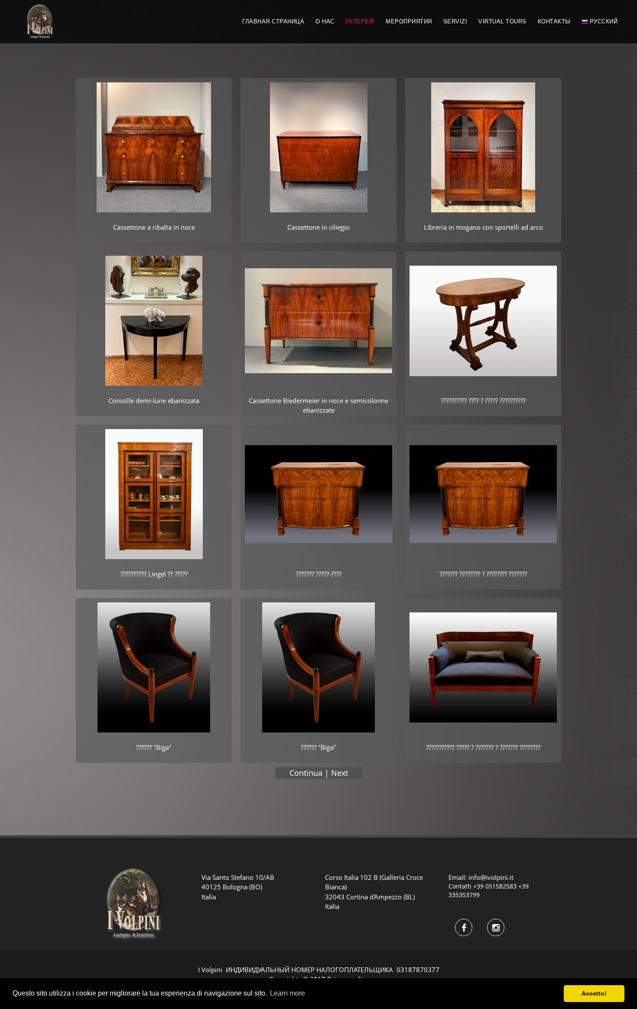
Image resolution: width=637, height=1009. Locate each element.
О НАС (325, 21)
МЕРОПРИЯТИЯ (409, 21)
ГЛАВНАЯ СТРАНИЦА (273, 21)
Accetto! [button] (594, 993)
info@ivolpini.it (491, 877)
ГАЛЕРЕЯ (360, 21)
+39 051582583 (495, 886)
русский (603, 21)
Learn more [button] (287, 993)
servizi (455, 21)
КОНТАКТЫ (554, 21)
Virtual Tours (502, 21)
